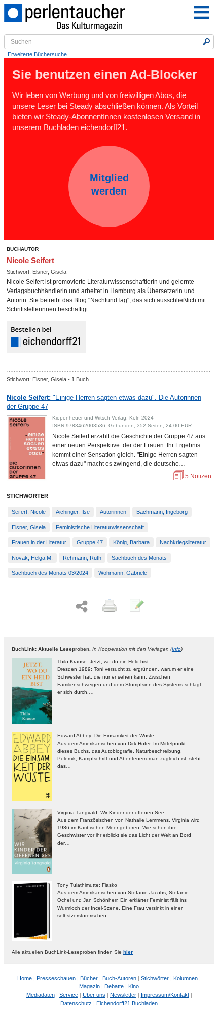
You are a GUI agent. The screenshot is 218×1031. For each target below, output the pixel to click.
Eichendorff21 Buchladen (127, 1003)
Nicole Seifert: (104, 402)
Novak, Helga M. (32, 558)
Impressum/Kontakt (165, 995)
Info (176, 649)
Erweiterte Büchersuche (37, 54)
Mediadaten (40, 995)
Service (68, 995)
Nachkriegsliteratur (183, 542)
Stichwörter (155, 978)
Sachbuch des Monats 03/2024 (50, 573)
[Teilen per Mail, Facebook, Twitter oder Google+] (81, 607)
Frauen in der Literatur (39, 542)
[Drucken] (108, 606)
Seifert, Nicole (29, 512)
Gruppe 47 (90, 542)
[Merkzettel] (136, 606)
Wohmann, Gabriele (122, 573)
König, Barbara (131, 542)
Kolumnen (185, 978)
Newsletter (123, 995)
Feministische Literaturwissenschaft (100, 527)
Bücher (89, 978)
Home (24, 978)
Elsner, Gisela (29, 527)
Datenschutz (76, 1003)
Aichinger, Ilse (73, 512)
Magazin (89, 986)
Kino (133, 986)
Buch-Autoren (119, 978)
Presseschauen (56, 978)
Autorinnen (113, 512)
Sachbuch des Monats (139, 558)
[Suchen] (206, 41)
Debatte (114, 986)
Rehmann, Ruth (82, 558)
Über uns (94, 995)
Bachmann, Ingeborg (162, 512)
